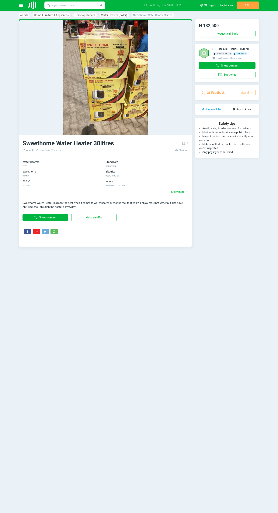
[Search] (101, 5)
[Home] (32, 5)
